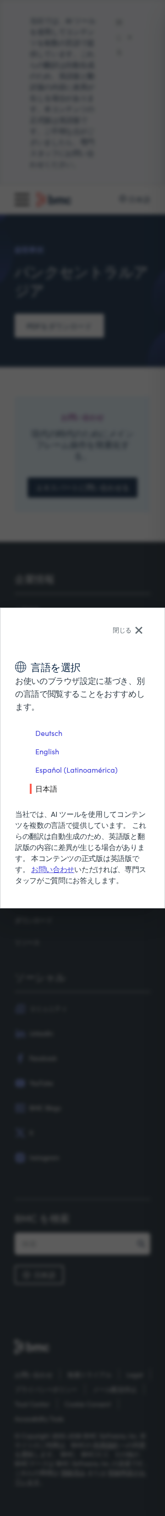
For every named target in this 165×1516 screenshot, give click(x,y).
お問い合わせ (52, 869)
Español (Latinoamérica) (76, 770)
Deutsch (48, 733)
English (47, 751)
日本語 (46, 788)
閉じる (122, 630)
